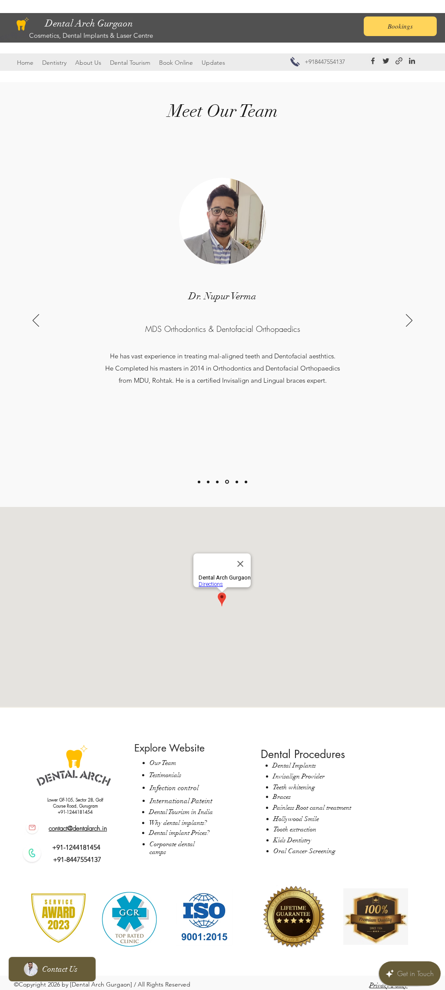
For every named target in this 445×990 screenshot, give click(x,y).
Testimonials (165, 775)
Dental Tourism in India (181, 812)
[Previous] (36, 321)
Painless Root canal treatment (312, 807)
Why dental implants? (178, 823)
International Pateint (181, 801)
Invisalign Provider (299, 776)
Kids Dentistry (292, 840)
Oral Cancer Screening (305, 851)
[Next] (409, 321)
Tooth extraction (294, 829)
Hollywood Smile (296, 819)
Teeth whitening (294, 787)
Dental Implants (294, 765)
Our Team (162, 763)
